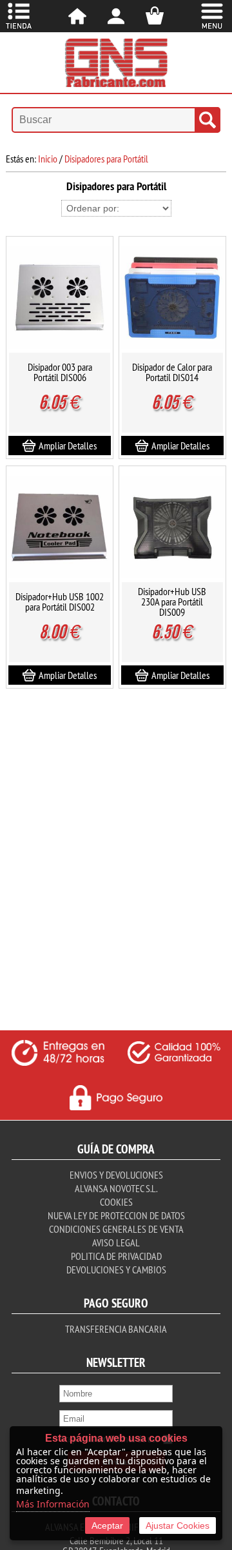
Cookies (116, 1201)
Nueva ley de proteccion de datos (116, 1215)
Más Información (53, 1504)
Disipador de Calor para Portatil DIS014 (172, 372)
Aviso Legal (116, 1242)
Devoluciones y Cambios (116, 1269)
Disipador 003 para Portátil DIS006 (60, 372)
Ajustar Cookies (177, 1525)
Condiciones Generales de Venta (116, 1228)
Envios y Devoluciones (116, 1174)
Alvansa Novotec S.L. (116, 1188)
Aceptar (107, 1525)
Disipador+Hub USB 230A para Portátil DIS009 (172, 601)
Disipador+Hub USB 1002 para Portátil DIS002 (59, 601)
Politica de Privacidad (116, 1256)
